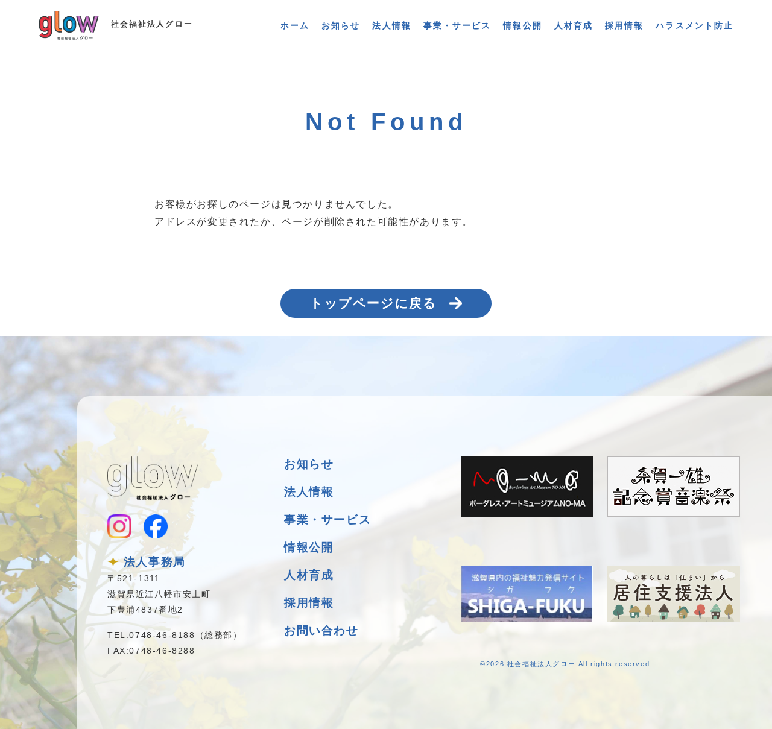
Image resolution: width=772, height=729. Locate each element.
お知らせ (340, 25)
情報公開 (522, 25)
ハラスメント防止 (694, 25)
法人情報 (391, 25)
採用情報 (624, 25)
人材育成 (573, 25)
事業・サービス (457, 25)
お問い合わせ (321, 630)
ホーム (294, 25)
